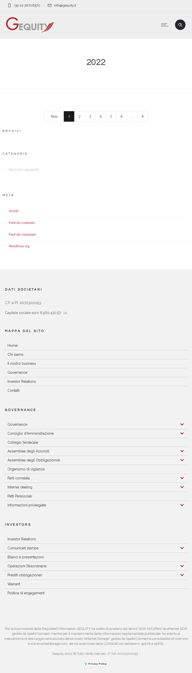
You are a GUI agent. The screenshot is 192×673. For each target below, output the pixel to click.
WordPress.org (19, 246)
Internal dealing (20, 487)
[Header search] (180, 25)
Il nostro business (22, 363)
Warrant (14, 584)
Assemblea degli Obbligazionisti (34, 460)
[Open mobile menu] (166, 25)
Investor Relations (22, 381)
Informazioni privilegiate (27, 505)
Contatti (14, 390)
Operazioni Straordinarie (27, 566)
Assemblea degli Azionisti (28, 451)
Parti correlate (19, 478)
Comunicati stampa (23, 548)
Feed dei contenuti (22, 223)
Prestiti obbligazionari (25, 575)
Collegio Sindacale (23, 442)
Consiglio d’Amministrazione (31, 433)
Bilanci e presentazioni (26, 557)
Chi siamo (16, 354)
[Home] (30, 32)
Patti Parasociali (20, 496)
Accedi (13, 211)
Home (13, 345)
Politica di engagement (26, 593)
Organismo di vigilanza (26, 469)
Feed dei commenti (22, 234)
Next (54, 116)
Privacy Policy (97, 664)
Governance (17, 372)
